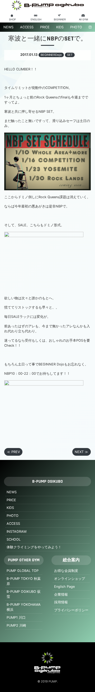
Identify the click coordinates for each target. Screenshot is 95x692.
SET (70, 55)
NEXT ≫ (81, 452)
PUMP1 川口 (16, 617)
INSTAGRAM (16, 531)
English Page (64, 587)
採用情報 (61, 602)
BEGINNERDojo (51, 55)
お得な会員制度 (66, 571)
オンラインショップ (69, 579)
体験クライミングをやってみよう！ (34, 547)
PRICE (45, 27)
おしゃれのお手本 (62, 340)
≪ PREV (13, 452)
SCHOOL (14, 539)
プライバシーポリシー (71, 610)
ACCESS (27, 27)
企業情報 (61, 594)
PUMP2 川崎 (16, 625)
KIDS (60, 27)
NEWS (8, 27)
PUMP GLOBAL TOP (23, 571)
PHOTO (76, 27)
